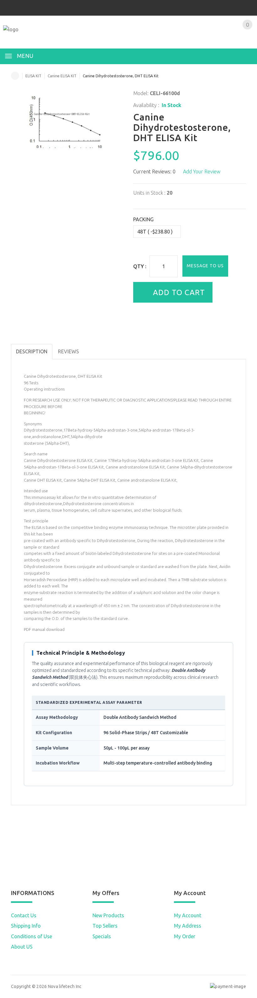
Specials (101, 936)
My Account (187, 915)
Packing (143, 219)
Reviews (68, 351)
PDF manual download (44, 629)
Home (15, 76)
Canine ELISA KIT (62, 76)
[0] (239, 36)
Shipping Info (26, 926)
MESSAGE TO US (205, 265)
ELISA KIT (33, 76)
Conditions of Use (31, 936)
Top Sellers (105, 926)
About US (22, 946)
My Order (184, 936)
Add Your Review (201, 171)
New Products (108, 915)
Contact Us (23, 915)
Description (31, 351)
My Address (187, 926)
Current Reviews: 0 (154, 171)
